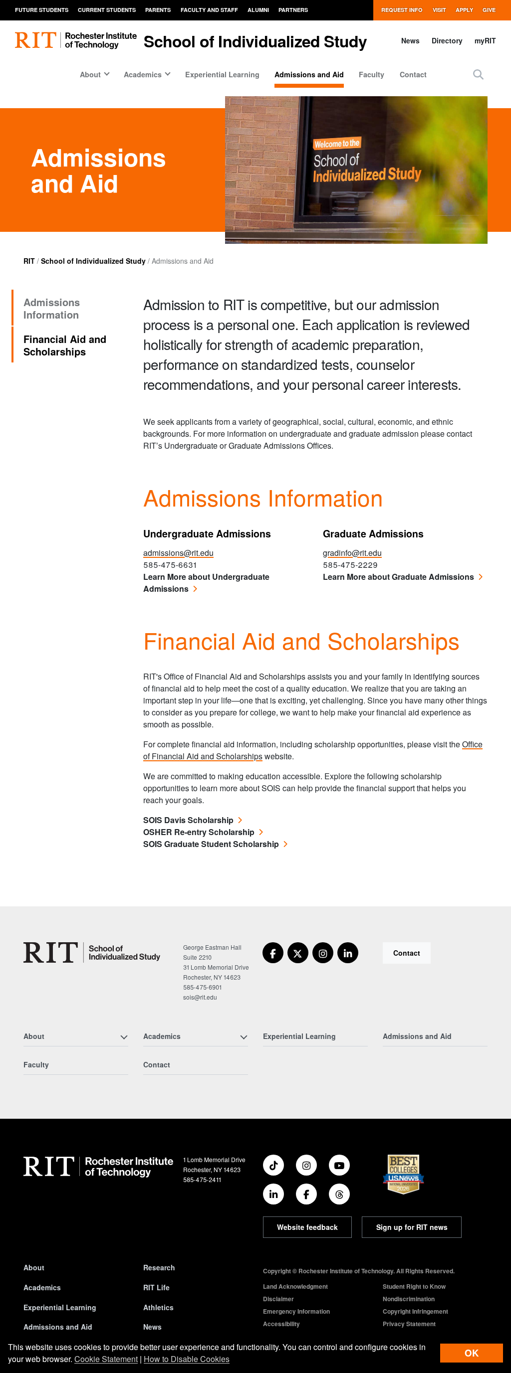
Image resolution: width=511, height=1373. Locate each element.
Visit (439, 9)
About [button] (90, 74)
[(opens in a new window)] (272, 952)
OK (472, 1353)
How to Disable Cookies (187, 1359)
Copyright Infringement (415, 1311)
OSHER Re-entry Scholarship (199, 832)
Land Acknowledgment (295, 1286)
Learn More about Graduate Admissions (398, 576)
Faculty (371, 74)
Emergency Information (296, 1311)
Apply (464, 9)
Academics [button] (143, 74)
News (410, 40)
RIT (29, 261)
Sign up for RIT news (412, 1227)
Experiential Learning (222, 74)
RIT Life (156, 1287)
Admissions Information (51, 308)
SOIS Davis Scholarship (188, 820)
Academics (42, 1287)
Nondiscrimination (409, 1298)
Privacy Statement (409, 1323)
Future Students (41, 9)
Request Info (402, 9)
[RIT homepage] (76, 40)
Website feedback (307, 1227)
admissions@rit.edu (178, 552)
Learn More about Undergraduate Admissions (206, 582)
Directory (447, 40)
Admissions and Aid (309, 74)
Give (489, 9)
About (33, 1267)
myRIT (485, 40)
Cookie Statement (106, 1359)
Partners (293, 9)
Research (159, 1267)
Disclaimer (278, 1298)
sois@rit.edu (200, 997)
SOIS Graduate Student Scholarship (211, 844)
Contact (413, 74)
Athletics (158, 1307)
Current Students (107, 9)
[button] (478, 74)
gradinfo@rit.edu (352, 552)
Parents (158, 9)
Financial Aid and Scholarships (64, 345)
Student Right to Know (414, 1286)
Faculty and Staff (209, 9)
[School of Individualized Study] (91, 952)
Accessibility (281, 1323)
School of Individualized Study (255, 40)
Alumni (258, 9)
